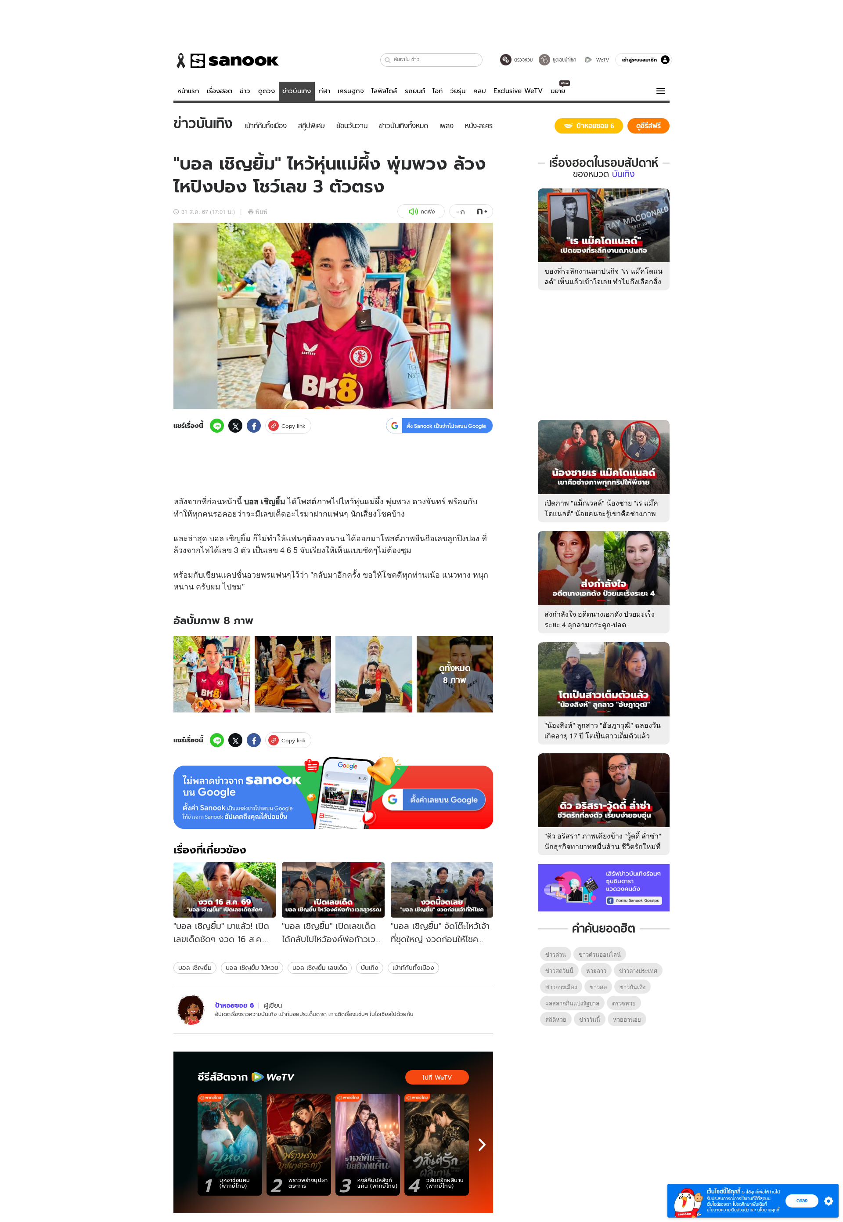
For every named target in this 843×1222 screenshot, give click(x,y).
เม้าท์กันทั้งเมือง (413, 967)
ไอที (437, 91)
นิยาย (558, 91)
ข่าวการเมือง (561, 987)
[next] (482, 1145)
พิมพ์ (261, 211)
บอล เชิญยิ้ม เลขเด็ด (319, 967)
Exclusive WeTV (518, 91)
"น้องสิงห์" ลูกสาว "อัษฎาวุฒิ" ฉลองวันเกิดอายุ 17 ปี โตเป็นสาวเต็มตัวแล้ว (602, 730)
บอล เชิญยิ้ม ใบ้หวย (252, 967)
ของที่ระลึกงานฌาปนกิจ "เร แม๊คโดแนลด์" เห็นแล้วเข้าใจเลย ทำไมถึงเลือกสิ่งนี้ (603, 281)
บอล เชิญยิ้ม (195, 967)
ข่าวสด (598, 987)
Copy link (293, 426)
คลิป (479, 91)
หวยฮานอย (627, 1019)
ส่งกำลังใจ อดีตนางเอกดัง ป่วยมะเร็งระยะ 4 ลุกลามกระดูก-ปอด (599, 619)
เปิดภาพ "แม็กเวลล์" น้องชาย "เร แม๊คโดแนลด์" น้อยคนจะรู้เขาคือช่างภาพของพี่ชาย (601, 513)
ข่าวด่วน (555, 954)
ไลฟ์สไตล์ (384, 91)
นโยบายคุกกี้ (768, 1210)
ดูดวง (266, 91)
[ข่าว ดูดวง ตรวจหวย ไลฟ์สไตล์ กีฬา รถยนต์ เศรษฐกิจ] (226, 61)
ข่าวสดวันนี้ (559, 970)
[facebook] (254, 426)
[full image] (211, 674)
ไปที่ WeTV (437, 1077)
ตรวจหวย (624, 1003)
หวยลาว (596, 970)
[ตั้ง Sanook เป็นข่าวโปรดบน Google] (333, 793)
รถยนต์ (415, 91)
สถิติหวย (555, 1019)
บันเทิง (369, 967)
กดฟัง (428, 211)
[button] (387, 60)
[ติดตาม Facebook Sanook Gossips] (604, 886)
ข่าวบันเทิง (296, 91)
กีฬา (324, 91)
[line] (217, 426)
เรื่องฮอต (219, 91)
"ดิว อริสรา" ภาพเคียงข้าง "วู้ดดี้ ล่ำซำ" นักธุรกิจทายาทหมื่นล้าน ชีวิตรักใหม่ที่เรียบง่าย (602, 846)
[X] (235, 426)
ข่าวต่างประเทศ (638, 970)
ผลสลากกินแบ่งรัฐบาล (572, 1003)
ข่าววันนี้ (589, 1019)
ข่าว (245, 91)
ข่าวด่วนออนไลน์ (600, 954)
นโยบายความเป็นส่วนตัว (728, 1210)
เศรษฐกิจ (351, 91)
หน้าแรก (188, 91)
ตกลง (801, 1200)
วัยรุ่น (457, 91)
